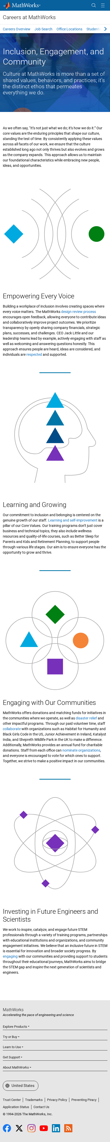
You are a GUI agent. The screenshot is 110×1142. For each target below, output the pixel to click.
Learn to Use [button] (12, 1047)
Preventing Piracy (83, 1100)
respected (34, 354)
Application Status (16, 1107)
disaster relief (86, 718)
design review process (78, 312)
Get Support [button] (11, 1057)
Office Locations (69, 29)
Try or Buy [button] (10, 1037)
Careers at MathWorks (29, 17)
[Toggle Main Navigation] (103, 5)
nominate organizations (81, 750)
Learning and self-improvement (72, 520)
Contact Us (41, 1107)
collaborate (12, 729)
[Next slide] (101, 28)
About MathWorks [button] (16, 1067)
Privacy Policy (57, 1100)
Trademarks (34, 1100)
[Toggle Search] (94, 5)
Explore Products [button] (15, 1027)
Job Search (43, 29)
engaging (10, 956)
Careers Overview (16, 29)
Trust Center (12, 1100)
